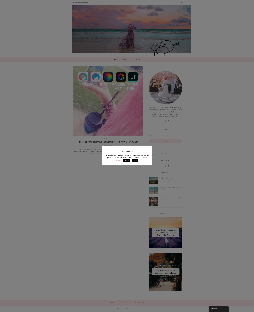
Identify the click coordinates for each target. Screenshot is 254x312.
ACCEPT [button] (127, 160)
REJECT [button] (135, 160)
